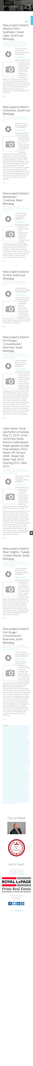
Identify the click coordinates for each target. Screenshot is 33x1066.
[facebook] (10, 904)
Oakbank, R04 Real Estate (8, 763)
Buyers (11, 736)
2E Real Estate (24, 725)
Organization (16, 763)
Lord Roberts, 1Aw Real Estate (14, 755)
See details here (20, 57)
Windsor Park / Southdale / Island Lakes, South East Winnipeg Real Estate (16, 800)
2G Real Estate (11, 726)
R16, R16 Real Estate (19, 766)
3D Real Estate (24, 726)
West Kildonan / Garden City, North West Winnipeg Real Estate (16, 795)
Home (18, 753)
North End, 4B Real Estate (24, 759)
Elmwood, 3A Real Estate (17, 746)
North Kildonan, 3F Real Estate (12, 761)
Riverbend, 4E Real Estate (23, 775)
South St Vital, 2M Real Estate (15, 781)
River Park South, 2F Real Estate (18, 773)
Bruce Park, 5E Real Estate (19, 734)
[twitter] (14, 904)
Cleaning (8, 738)
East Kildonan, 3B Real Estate (15, 743)
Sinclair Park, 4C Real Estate (19, 780)
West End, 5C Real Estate (16, 794)
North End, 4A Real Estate (13, 759)
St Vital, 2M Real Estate (16, 787)
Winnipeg (18, 801)
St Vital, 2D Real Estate (12, 786)
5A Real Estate (24, 727)
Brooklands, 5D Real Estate (8, 734)
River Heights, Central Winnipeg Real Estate (15, 772)
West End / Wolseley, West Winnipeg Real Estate (16, 793)
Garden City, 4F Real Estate (18, 748)
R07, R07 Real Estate (10, 766)
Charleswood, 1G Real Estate (9, 737)
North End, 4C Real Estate (8, 760)
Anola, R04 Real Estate (12, 730)
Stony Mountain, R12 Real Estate (13, 790)
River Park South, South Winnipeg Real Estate (16, 774)
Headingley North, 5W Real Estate (10, 753)
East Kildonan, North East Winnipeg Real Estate (18, 744)
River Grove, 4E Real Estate (22, 769)
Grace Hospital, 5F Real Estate (9, 752)
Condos (12, 738)
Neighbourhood (18, 758)
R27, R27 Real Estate (10, 767)
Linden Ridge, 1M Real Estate (15, 754)
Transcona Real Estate (24, 790)
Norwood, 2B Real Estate (24, 761)
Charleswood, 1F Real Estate (19, 736)
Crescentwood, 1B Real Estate (20, 738)
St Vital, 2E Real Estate (22, 786)
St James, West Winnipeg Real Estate (15, 784)
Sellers (20, 778)
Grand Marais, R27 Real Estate (22, 752)
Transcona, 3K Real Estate (8, 792)
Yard (17, 803)
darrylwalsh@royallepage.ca (16, 874)
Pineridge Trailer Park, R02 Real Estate (14, 764)
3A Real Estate (17, 726)
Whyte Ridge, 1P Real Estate (20, 799)
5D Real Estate (11, 729)
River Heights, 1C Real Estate (12, 771)
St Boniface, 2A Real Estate (11, 782)
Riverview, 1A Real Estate (8, 776)
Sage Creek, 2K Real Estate (14, 777)
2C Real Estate (18, 725)
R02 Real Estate (11, 765)
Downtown (8, 742)
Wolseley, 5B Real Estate (11, 803)
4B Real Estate (17, 727)
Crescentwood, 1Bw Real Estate (9, 740)
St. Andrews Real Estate (17, 788)
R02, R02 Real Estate (19, 765)
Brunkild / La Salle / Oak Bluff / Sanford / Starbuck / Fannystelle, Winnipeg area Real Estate (16, 735)
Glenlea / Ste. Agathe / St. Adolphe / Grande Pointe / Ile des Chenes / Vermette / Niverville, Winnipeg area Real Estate (16, 750)
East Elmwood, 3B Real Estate (17, 742)
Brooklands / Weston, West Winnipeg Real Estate (16, 732)
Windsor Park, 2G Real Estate (9, 801)
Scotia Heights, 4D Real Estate (12, 778)
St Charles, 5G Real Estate (17, 783)
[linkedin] (18, 904)
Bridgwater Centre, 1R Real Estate (13, 731)
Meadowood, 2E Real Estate (20, 757)
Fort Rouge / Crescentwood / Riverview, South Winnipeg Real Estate (15, 746)
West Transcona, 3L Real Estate (15, 796)
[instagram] (23, 904)
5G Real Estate (17, 729)
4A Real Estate (11, 727)
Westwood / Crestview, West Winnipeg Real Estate (16, 798)
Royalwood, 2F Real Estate (19, 776)
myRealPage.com (19, 910)
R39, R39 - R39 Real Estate (20, 767)
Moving (13, 758)
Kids (7, 754)
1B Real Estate (12, 725)
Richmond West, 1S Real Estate (9, 769)
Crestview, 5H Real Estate (13, 741)
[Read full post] (8, 54)
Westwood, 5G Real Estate (8, 799)
